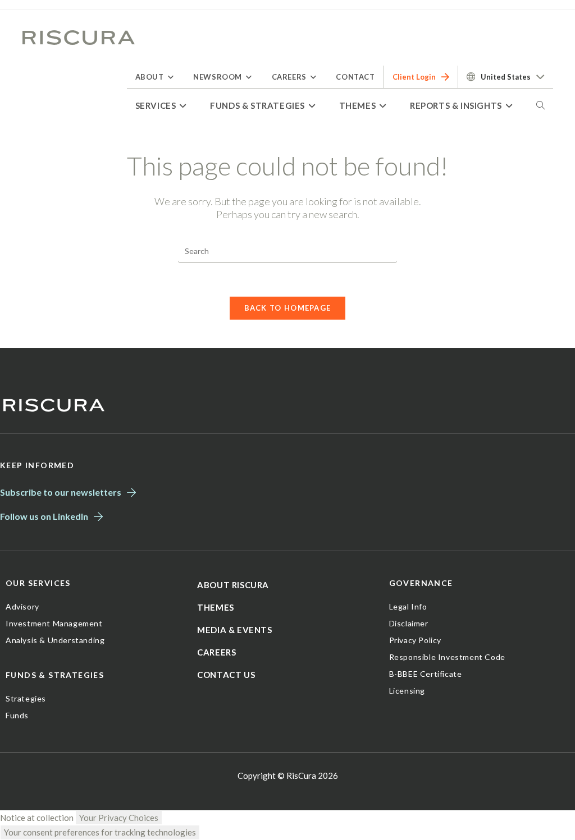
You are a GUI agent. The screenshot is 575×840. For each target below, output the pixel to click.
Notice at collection (37, 818)
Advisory (22, 606)
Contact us (226, 675)
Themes (215, 607)
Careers (216, 652)
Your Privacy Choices (118, 818)
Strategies (26, 698)
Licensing (407, 690)
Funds (17, 715)
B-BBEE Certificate (425, 674)
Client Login (414, 76)
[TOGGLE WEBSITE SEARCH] (540, 105)
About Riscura (233, 585)
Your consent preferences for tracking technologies (100, 832)
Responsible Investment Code (447, 657)
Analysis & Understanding (55, 640)
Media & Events (234, 630)
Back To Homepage (287, 307)
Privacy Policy (415, 640)
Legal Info (408, 606)
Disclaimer (408, 623)
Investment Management (54, 623)
